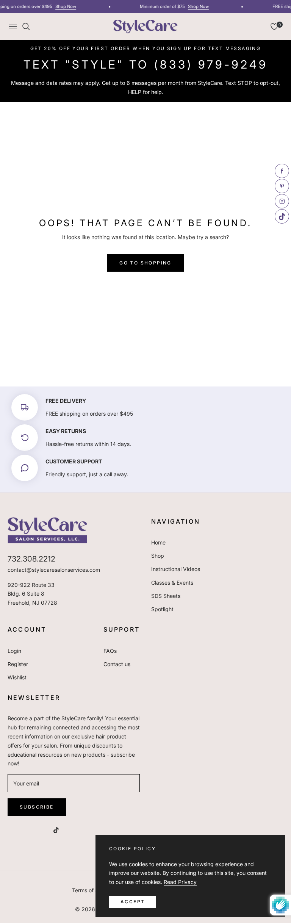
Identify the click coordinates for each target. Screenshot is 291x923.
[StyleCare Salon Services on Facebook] (11, 829)
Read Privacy (180, 882)
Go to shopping (145, 263)
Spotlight (162, 609)
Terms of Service (93, 890)
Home (158, 542)
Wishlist (17, 677)
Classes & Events (172, 582)
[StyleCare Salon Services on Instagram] (41, 829)
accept (132, 901)
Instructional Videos (175, 569)
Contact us (116, 664)
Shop (157, 555)
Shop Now (62, 6)
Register (18, 664)
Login (14, 651)
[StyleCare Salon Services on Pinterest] (26, 829)
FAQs (110, 651)
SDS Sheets (165, 596)
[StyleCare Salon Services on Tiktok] (58, 829)
